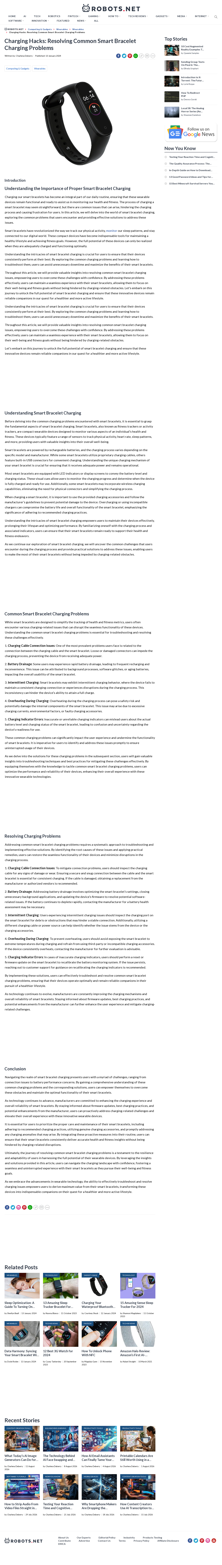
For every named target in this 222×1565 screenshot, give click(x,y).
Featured (63, 20)
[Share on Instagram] (18, 1207)
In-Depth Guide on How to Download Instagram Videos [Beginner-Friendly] (190, 170)
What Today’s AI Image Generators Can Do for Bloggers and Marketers (21, 1459)
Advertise (84, 1540)
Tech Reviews (137, 16)
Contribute (64, 1540)
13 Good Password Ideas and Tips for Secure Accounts (190, 176)
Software (15, 20)
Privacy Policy (141, 1540)
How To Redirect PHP (190, 94)
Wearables (39, 68)
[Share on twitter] (124, 56)
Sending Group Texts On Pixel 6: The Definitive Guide (192, 63)
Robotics (54, 16)
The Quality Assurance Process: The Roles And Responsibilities (189, 163)
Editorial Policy (107, 1537)
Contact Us (104, 1540)
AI (25, 16)
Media (181, 16)
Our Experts (84, 1537)
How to (113, 16)
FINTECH (73, 16)
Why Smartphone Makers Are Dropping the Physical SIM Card (99, 1508)
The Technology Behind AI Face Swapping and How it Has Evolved (59, 1459)
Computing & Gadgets (17, 68)
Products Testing (152, 1537)
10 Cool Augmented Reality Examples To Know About (192, 48)
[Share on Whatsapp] (135, 56)
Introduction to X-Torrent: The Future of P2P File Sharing (192, 79)
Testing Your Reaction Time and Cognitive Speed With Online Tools (60, 1508)
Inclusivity (129, 1537)
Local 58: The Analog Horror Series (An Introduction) (192, 110)
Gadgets (161, 16)
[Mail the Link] (147, 56)
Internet (201, 16)
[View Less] (153, 56)
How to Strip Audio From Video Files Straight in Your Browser (21, 1508)
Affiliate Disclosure (168, 1540)
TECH (37, 16)
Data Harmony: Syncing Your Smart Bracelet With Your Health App (22, 1355)
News (80, 20)
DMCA (62, 1543)
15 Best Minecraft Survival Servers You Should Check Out (191, 183)
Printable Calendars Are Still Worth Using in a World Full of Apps (136, 1459)
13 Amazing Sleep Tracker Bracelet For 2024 (57, 1306)
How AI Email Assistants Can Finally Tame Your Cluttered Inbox (98, 1459)
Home (12, 16)
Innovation (39, 20)
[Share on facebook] (118, 56)
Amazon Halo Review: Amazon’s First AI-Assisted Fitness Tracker (136, 1355)
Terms (122, 1540)
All (96, 20)
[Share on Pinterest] (130, 56)
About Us (63, 1537)
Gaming (93, 16)
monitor (111, 230)
